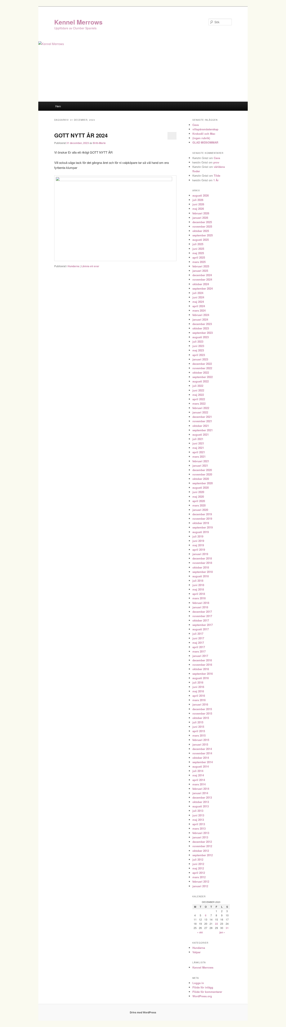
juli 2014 (197, 771)
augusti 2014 (200, 766)
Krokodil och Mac (203, 134)
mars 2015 (199, 735)
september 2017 (202, 625)
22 (216, 924)
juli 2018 (197, 581)
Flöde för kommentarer (207, 992)
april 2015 (198, 731)
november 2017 (202, 616)
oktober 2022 (200, 372)
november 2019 (202, 519)
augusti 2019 (200, 532)
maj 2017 (198, 643)
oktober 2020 (200, 479)
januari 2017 (200, 656)
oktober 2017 (200, 620)
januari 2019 (200, 554)
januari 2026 (200, 218)
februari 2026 (200, 213)
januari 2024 (200, 319)
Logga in (198, 983)
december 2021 (202, 417)
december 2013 (202, 797)
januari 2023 (200, 359)
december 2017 (202, 612)
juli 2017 (197, 634)
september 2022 (202, 377)
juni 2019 (198, 541)
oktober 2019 (200, 523)
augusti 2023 (200, 337)
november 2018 (202, 563)
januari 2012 (200, 886)
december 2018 (202, 558)
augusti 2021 (200, 434)
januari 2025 (200, 271)
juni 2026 (198, 204)
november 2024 (202, 279)
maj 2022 (198, 395)
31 (227, 928)
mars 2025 (199, 262)
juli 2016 (197, 682)
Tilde (217, 175)
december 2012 (202, 842)
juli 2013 (197, 811)
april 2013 (198, 824)
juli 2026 (197, 200)
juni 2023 (198, 346)
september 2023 (202, 333)
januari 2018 (200, 607)
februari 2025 (200, 266)
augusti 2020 (200, 488)
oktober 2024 (200, 284)
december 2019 (202, 514)
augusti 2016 (200, 678)
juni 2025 (198, 249)
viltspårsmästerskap (205, 129)
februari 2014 (200, 789)
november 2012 (202, 846)
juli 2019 (197, 536)
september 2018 (202, 572)
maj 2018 (198, 589)
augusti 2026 (200, 195)
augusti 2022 (200, 381)
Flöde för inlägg (202, 987)
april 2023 (198, 355)
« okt (200, 932)
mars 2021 (199, 456)
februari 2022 (200, 408)
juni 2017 (198, 638)
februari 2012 (200, 881)
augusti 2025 (200, 240)
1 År (216, 180)
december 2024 (202, 275)
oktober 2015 (200, 718)
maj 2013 (198, 820)
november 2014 (202, 753)
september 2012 (202, 855)
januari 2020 (200, 510)
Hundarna (73, 266)
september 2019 (202, 527)
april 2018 (198, 594)
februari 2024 (200, 315)
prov (216, 162)
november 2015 (202, 713)
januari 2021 (200, 466)
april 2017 (198, 647)
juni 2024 (198, 297)
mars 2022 (199, 403)
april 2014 (198, 780)
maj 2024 (198, 302)
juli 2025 (197, 244)
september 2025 (202, 235)
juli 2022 (197, 386)
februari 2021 (200, 461)
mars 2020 (199, 505)
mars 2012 (199, 877)
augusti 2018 (200, 576)
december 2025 (202, 222)
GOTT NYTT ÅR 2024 (81, 135)
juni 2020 (198, 492)
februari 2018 (200, 603)
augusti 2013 (200, 806)
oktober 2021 (200, 426)
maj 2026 (198, 209)
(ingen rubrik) (201, 138)
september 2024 (202, 288)
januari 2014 (200, 793)
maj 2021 (198, 448)
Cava (195, 125)
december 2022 (202, 364)
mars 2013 (199, 828)
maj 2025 (198, 253)
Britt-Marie (99, 143)
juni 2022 (198, 390)
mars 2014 (199, 784)
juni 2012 (198, 864)
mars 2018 (199, 598)
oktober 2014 (200, 758)
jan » (222, 932)
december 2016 (202, 660)
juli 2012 (197, 859)
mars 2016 (199, 700)
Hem (58, 106)
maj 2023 (198, 350)
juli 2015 (197, 722)
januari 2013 (200, 837)
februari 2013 (200, 833)
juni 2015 (198, 727)
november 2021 (202, 421)
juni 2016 (198, 687)
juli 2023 (197, 341)
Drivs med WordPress (143, 1012)
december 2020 (202, 470)
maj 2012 (198, 868)
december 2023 (202, 324)
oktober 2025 (200, 231)
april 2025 (198, 257)
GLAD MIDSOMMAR (205, 142)
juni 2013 (198, 815)
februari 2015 (200, 740)
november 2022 (202, 368)
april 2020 (198, 501)
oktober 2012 (200, 851)
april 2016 (198, 696)
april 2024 (198, 306)
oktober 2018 (200, 567)
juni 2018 (198, 585)
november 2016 (202, 665)
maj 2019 (198, 545)
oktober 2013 (200, 802)
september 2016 (202, 674)
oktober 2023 (200, 328)
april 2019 (198, 550)
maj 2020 (198, 497)
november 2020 (202, 474)
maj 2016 (198, 691)
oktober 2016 (200, 669)
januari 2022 (200, 412)
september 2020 (202, 483)
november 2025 (202, 226)
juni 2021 (198, 443)
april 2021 (198, 452)
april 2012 (198, 873)
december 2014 (202, 749)
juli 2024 (197, 293)
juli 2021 (197, 439)
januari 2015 (200, 744)
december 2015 (202, 709)
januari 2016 (200, 704)
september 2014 (202, 762)
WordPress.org (202, 996)
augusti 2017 (200, 629)
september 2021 (202, 430)
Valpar (196, 952)
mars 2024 (199, 310)
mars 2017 (199, 651)
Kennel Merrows (78, 21)
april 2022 (198, 399)
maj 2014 (198, 775)
